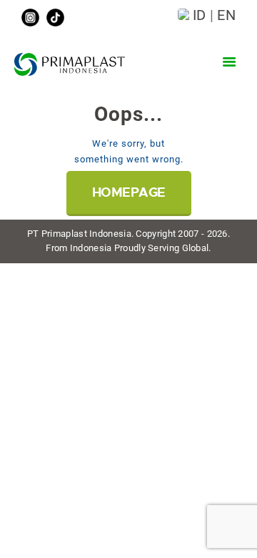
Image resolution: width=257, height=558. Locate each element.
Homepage (129, 192)
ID (199, 15)
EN (226, 15)
